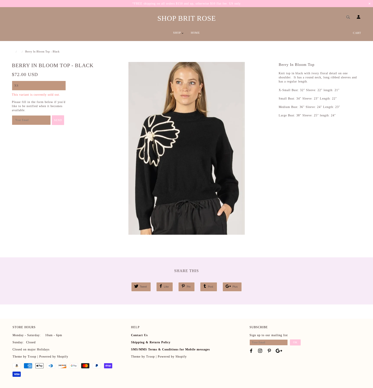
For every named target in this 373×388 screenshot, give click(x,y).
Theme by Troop (24, 356)
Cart (357, 33)
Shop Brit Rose (186, 18)
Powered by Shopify (53, 356)
